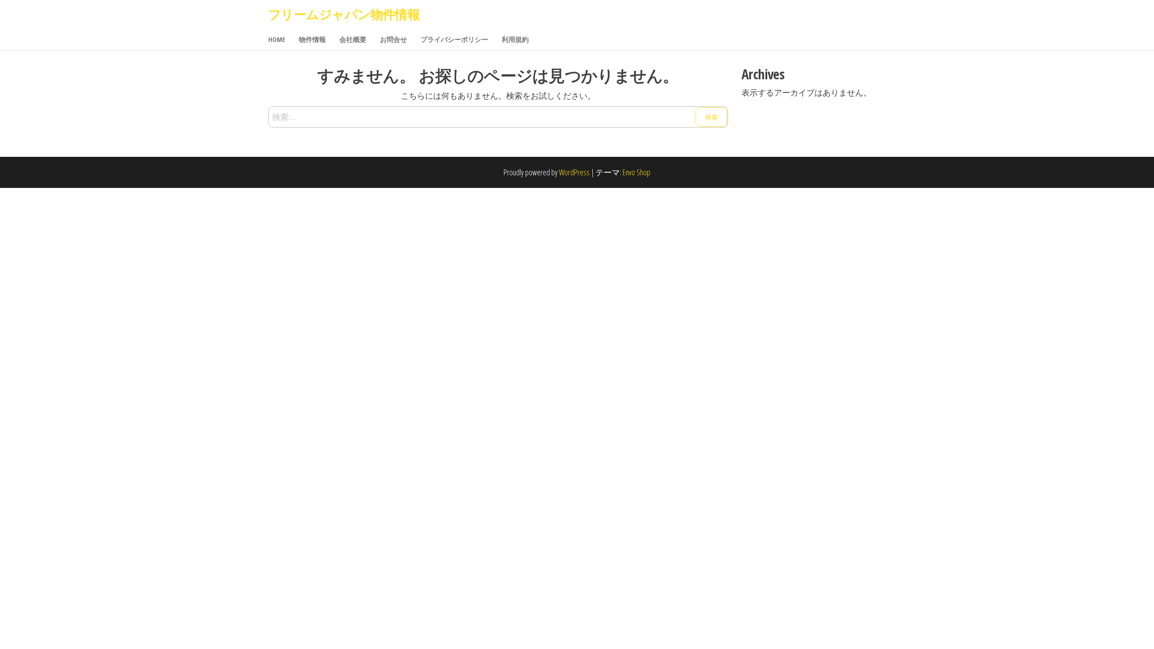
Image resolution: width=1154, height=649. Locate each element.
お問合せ (393, 39)
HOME (276, 39)
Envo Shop (636, 172)
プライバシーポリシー (454, 39)
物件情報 (312, 39)
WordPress (574, 172)
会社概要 (352, 39)
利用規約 (515, 39)
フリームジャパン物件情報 (344, 14)
